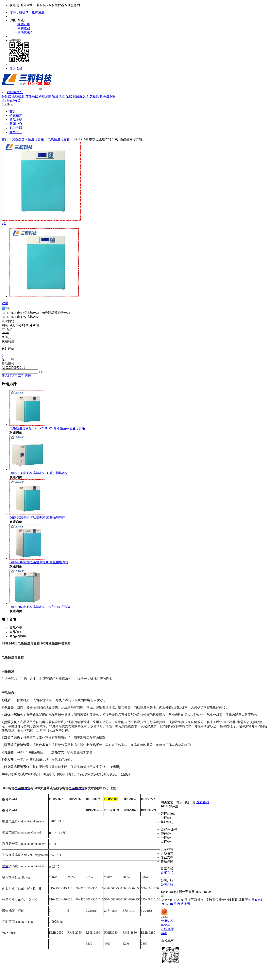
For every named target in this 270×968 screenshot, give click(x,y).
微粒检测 (18, 96)
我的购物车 (15, 92)
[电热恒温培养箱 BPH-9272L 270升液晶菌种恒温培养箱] (27, 424)
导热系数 (31, 96)
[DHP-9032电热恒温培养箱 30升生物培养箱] (27, 469)
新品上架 (15, 119)
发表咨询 (202, 802)
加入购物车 (9, 375)
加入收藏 (15, 68)
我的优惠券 (25, 32)
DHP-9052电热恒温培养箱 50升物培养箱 (37, 517)
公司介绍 (167, 884)
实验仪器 (18, 139)
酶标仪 (6, 96)
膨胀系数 (45, 96)
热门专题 (15, 128)
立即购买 (24, 375)
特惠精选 (15, 115)
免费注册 (38, 12)
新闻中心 (15, 123)
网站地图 (183, 904)
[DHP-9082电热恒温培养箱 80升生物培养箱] (27, 558)
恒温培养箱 (36, 139)
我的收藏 (23, 28)
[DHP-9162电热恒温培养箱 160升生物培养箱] (27, 603)
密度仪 (57, 96)
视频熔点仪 (81, 96)
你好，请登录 (18, 12)
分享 (7, 308)
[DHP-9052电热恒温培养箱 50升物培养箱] (27, 514)
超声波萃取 (107, 96)
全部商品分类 (11, 100)
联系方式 (15, 132)
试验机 (94, 96)
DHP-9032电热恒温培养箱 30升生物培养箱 (38, 473)
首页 (12, 111)
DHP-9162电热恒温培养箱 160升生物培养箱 (39, 607)
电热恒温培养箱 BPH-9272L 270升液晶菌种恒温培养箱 (47, 428)
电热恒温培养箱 (59, 139)
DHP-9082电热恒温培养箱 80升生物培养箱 (38, 562)
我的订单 (23, 24)
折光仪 (67, 96)
